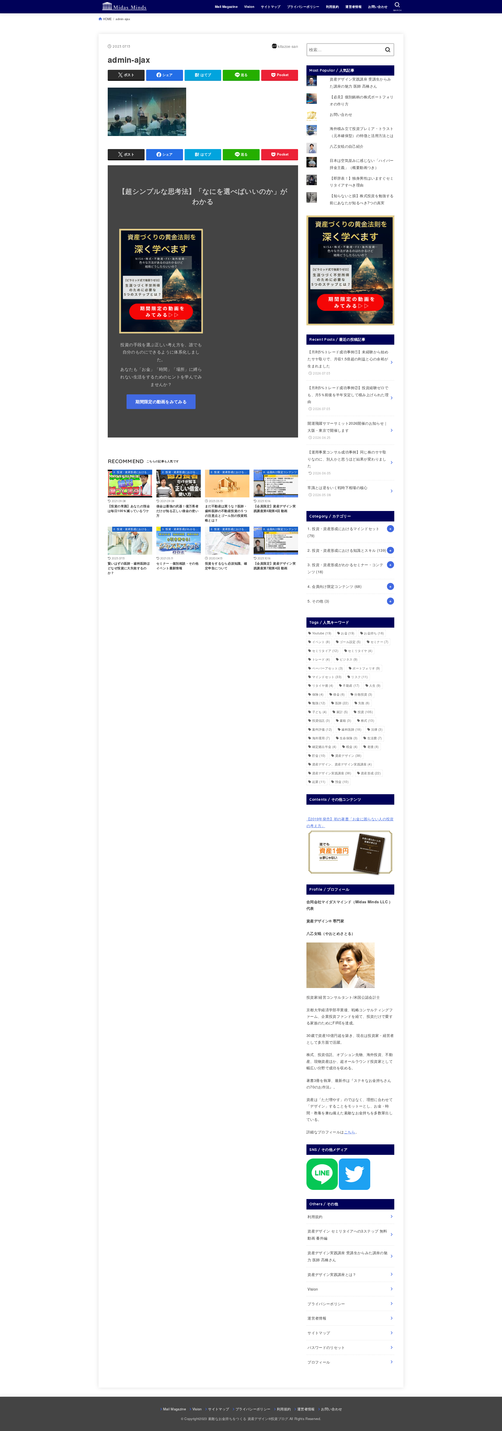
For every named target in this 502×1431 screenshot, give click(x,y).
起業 (319, 781)
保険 (318, 694)
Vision (249, 6)
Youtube (322, 633)
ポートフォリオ (366, 668)
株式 (367, 720)
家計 (342, 711)
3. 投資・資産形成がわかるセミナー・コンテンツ (345, 568)
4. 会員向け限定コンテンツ (334, 586)
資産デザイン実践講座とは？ (331, 1274)
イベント (321, 641)
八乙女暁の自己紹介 (346, 146)
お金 (347, 633)
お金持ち (374, 633)
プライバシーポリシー (303, 6)
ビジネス (348, 659)
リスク (359, 676)
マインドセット (327, 676)
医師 (342, 703)
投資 (365, 711)
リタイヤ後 (322, 685)
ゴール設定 (350, 641)
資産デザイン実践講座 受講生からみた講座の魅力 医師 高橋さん (347, 1256)
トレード (321, 659)
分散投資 (363, 694)
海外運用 (321, 738)
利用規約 (332, 6)
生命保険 (348, 738)
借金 (339, 694)
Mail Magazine (226, 6)
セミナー (379, 641)
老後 (373, 746)
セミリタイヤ (360, 650)
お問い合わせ (377, 6)
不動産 (351, 685)
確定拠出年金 (324, 746)
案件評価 (322, 729)
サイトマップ (270, 6)
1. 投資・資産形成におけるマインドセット (343, 532)
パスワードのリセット (326, 1347)
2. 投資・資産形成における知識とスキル (346, 550)
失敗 (364, 703)
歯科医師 (351, 729)
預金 (342, 781)
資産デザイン (348, 755)
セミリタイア (325, 650)
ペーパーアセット (327, 668)
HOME (107, 19)
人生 (375, 685)
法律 (377, 729)
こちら (349, 1131)
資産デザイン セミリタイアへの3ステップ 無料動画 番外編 (347, 1234)
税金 (352, 746)
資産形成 (371, 773)
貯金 (319, 755)
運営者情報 (353, 6)
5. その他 (318, 601)
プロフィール (318, 1362)
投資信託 (321, 720)
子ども (319, 711)
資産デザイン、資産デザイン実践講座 (342, 764)
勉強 (319, 703)
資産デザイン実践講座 (331, 773)
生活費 (374, 738)
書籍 (345, 720)
